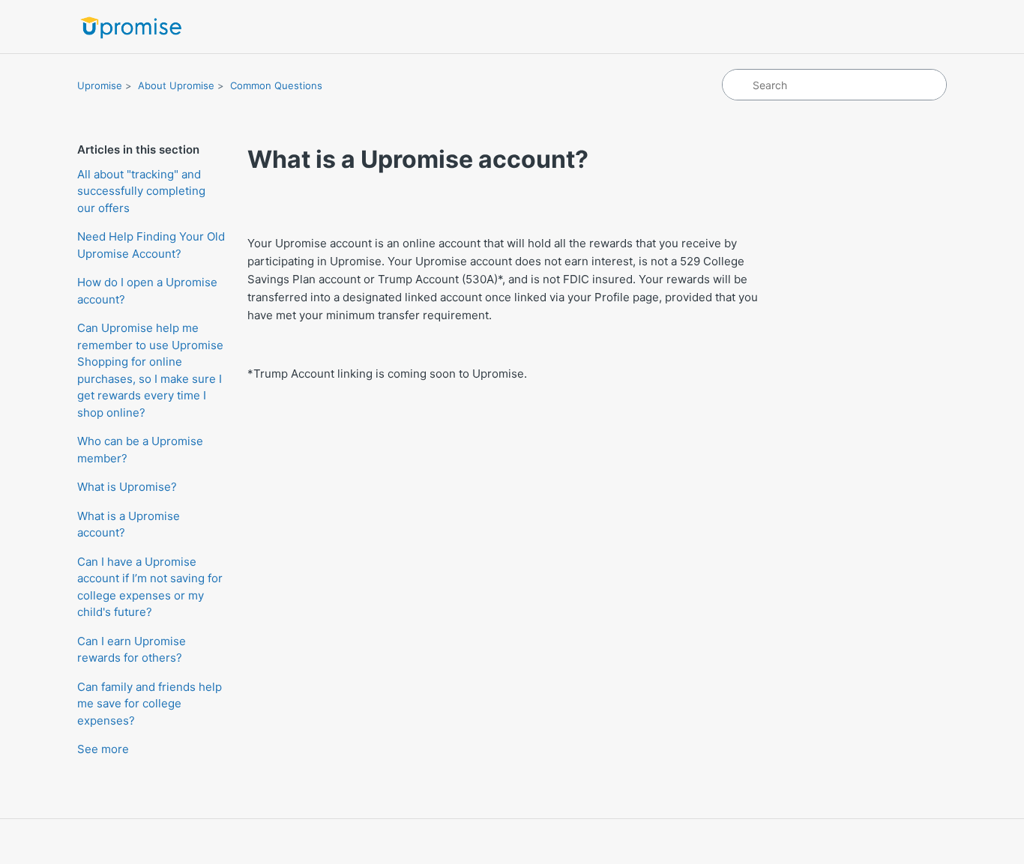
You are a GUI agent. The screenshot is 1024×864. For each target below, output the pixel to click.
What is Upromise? (127, 487)
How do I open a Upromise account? (147, 290)
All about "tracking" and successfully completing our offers (141, 191)
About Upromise (176, 85)
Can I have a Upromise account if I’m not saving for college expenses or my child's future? (150, 587)
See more (103, 749)
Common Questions (276, 85)
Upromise (99, 85)
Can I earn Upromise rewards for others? (131, 649)
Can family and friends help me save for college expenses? (149, 704)
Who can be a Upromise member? (140, 449)
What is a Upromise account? (128, 524)
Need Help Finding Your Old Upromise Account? (151, 245)
